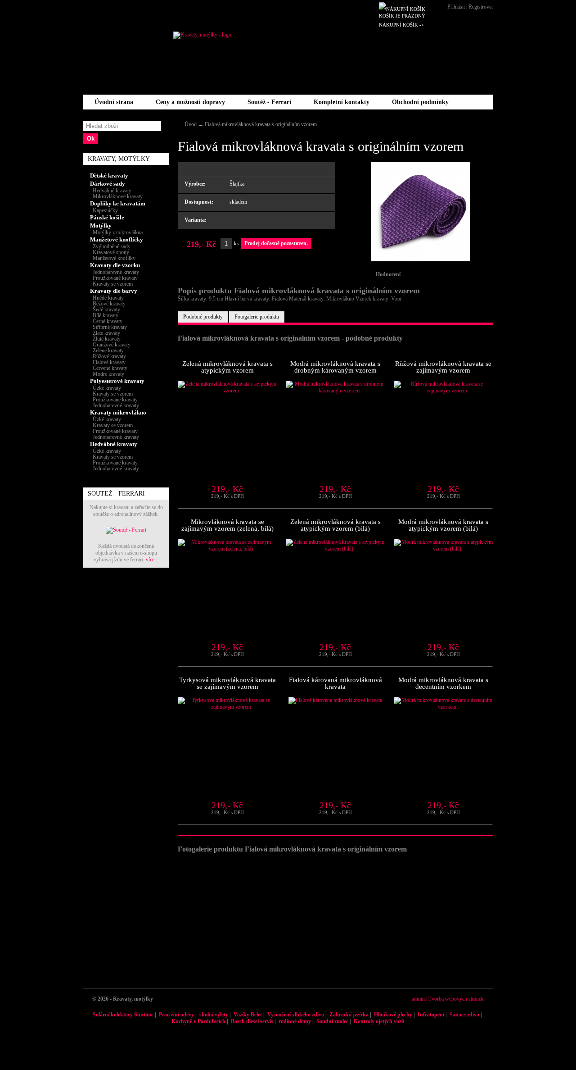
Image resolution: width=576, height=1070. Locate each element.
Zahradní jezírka (349, 1014)
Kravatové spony (109, 252)
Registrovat (480, 7)
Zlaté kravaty (105, 333)
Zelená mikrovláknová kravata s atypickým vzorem (227, 367)
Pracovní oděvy (176, 1014)
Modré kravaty (107, 374)
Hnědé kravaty (107, 298)
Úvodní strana (113, 102)
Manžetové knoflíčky (116, 239)
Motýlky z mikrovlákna (116, 232)
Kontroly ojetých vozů (379, 1021)
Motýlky (101, 225)
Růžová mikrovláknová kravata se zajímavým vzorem (443, 367)
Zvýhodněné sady (110, 246)
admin (418, 999)
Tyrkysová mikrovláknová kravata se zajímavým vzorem (227, 683)
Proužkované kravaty (114, 278)
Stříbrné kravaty (108, 327)
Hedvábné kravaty (110, 190)
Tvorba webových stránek (456, 999)
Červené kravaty (108, 368)
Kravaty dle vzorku (115, 265)
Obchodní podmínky (420, 102)
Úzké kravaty (105, 388)
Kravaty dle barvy (113, 290)
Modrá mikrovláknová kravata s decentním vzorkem (443, 683)
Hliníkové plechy (393, 1014)
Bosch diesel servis (252, 1021)
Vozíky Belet (248, 1014)
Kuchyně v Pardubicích (198, 1021)
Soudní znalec (332, 1021)
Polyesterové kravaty (117, 381)
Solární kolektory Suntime (123, 1014)
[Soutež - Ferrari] (126, 530)
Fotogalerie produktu (256, 317)
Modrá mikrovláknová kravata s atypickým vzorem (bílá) (443, 525)
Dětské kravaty (109, 175)
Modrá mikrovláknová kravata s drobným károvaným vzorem (335, 367)
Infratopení (431, 1014)
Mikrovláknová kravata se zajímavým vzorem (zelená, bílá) (227, 525)
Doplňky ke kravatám (117, 203)
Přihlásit (456, 7)
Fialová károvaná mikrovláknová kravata (335, 683)
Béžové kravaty (108, 304)
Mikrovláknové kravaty (116, 196)
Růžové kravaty (108, 356)
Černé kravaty (106, 321)
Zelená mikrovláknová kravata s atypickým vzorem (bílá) (335, 525)
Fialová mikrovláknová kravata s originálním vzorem (261, 124)
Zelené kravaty (107, 350)
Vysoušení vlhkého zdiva (295, 1014)
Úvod (190, 124)
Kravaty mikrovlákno (118, 412)
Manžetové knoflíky (112, 258)
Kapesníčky (104, 210)
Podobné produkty (203, 317)
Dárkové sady (107, 183)
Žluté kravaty (105, 339)
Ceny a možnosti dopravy (190, 102)
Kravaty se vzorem (111, 284)
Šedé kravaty (105, 309)
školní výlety (213, 1014)
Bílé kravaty (104, 315)
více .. (152, 559)
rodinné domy (295, 1021)
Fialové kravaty (108, 362)
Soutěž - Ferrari (269, 102)
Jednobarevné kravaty (114, 272)
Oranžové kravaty (110, 344)
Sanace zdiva (464, 1014)
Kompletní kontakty (341, 102)
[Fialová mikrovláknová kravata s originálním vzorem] (420, 259)
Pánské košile (107, 217)
